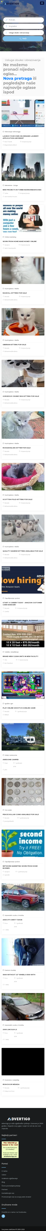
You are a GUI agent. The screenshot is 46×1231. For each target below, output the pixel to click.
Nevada (6, 296)
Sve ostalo (8, 810)
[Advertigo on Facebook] (3, 1216)
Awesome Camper (11, 760)
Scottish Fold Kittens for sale (17, 499)
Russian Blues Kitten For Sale (16, 448)
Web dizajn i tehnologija (12, 132)
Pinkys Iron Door (9, 1091)
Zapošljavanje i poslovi (12, 598)
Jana (5, 770)
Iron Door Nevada (11, 1084)
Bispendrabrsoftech (10, 145)
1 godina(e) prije (21, 711)
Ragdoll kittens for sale (15, 293)
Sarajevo (7, 245)
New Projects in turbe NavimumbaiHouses (22, 190)
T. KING (6, 930)
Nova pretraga (17, 78)
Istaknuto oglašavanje (10, 1178)
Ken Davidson (8, 663)
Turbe (6, 193)
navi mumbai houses (10, 196)
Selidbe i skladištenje (12, 652)
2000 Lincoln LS (10, 1029)
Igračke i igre (9, 703)
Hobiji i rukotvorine (11, 755)
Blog (3, 1182)
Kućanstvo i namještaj (12, 1080)
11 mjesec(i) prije (22, 660)
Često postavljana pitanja (11, 1186)
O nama (4, 1171)
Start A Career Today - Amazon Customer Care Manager (22, 604)
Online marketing (10, 237)
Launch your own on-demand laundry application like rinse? (21, 137)
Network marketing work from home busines (20, 867)
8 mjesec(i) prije (26, 142)
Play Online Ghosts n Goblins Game (19, 708)
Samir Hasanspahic (10, 248)
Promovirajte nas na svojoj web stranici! (16, 1197)
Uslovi (4, 1175)
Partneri (5, 1189)
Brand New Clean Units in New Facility (20, 656)
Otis (5, 660)
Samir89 (6, 875)
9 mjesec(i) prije (25, 245)
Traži (24, 39)
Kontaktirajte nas (8, 1193)
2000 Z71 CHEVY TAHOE (12, 920)
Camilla (6, 611)
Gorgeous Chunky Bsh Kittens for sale (21, 396)
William (6, 715)
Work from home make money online (19, 241)
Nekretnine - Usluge (11, 185)
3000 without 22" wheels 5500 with (19, 975)
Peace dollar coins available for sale (21, 814)
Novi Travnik (8, 142)
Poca (5, 923)
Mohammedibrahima (10, 300)
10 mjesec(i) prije (22, 608)
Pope (6, 763)
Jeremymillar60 (9, 821)
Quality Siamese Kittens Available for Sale (23, 551)
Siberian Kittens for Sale (14, 345)
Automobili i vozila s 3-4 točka (14, 915)
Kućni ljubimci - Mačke (12, 289)
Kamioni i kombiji (10, 970)
